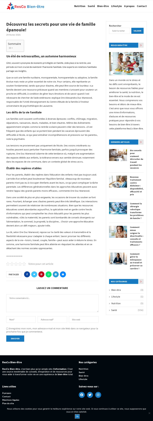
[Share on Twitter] (34, 274)
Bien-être (103, 6)
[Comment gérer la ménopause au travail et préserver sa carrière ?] (118, 258)
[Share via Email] (63, 274)
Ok (77, 416)
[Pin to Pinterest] (41, 274)
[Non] (149, 413)
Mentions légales (10, 400)
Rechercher (115, 25)
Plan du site (8, 403)
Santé (91, 6)
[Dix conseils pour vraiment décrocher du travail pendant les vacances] (118, 155)
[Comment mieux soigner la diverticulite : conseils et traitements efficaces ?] (118, 232)
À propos (6, 393)
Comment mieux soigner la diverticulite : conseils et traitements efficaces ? (136, 236)
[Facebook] (82, 395)
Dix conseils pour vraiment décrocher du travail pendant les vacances (136, 159)
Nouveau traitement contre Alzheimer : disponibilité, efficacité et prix (136, 186)
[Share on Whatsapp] (49, 274)
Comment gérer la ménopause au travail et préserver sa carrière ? (136, 261)
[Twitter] (90, 395)
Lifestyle (116, 6)
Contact (142, 6)
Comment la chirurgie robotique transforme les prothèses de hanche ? (137, 211)
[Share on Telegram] (56, 274)
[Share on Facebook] (27, 274)
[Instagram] (98, 395)
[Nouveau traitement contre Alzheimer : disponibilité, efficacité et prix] (118, 182)
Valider (137, 30)
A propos (129, 6)
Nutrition (79, 6)
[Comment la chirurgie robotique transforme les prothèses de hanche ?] (118, 208)
